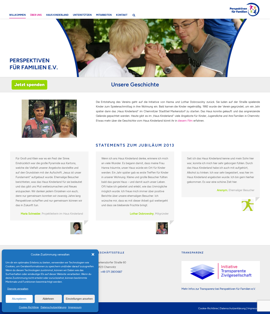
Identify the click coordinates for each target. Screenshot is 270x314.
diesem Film (185, 120)
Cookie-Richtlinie (29, 307)
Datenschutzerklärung (53, 307)
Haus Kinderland (57, 14)
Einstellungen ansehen (79, 298)
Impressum (75, 307)
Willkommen (17, 14)
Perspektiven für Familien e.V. (238, 288)
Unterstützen (82, 14)
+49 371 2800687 (111, 271)
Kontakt (121, 14)
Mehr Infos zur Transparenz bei (200, 288)
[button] (93, 254)
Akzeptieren (19, 298)
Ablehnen (48, 298)
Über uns (36, 14)
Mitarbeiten (104, 14)
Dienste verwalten (17, 288)
